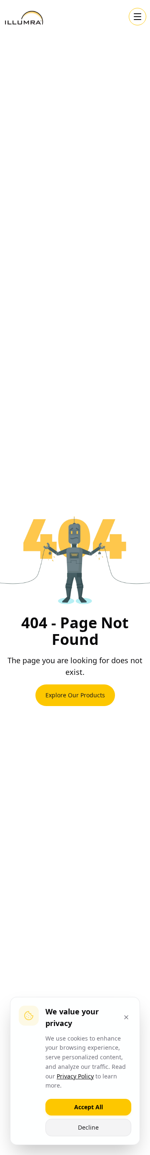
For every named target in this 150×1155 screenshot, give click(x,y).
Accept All (88, 1107)
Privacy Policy (75, 1076)
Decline (88, 1127)
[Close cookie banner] (126, 1017)
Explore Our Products (75, 695)
